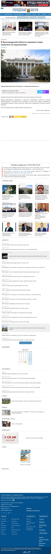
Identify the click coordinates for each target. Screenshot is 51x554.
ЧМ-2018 (28, 519)
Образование (15, 523)
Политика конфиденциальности (34, 548)
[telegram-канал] (1, 513)
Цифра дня (6, 430)
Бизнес (2, 523)
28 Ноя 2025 (3, 47)
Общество (3, 525)
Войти (42, 545)
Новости (5, 240)
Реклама (41, 537)
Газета (4, 447)
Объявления (43, 533)
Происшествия (8, 14)
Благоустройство (18, 14)
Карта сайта (42, 543)
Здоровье (28, 14)
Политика (4, 39)
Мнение (41, 522)
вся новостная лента (25, 343)
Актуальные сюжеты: (11, 17)
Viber (22, 171)
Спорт (34, 14)
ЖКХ (39, 14)
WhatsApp (16, 171)
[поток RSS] (11, 513)
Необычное (14, 534)
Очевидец (3, 534)
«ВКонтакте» (17, 173)
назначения (46, 113)
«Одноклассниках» (27, 173)
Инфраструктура (15, 529)
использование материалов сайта (8, 550)
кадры (34, 113)
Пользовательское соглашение (20, 548)
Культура (44, 14)
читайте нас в (20, 116)
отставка (40, 113)
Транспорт (14, 532)
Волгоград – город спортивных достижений (31, 528)
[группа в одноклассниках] (6, 513)
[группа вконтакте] (4, 513)
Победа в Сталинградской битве (30, 522)
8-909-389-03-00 (33, 165)
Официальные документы (33, 510)
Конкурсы (42, 530)
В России (5, 469)
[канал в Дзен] (8, 513)
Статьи (4, 396)
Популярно (6, 369)
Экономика (4, 521)
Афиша (4, 407)
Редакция (28, 508)
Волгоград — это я (43, 526)
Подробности (43, 516)
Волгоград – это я (8, 419)
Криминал (14, 521)
